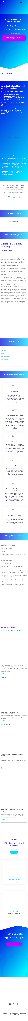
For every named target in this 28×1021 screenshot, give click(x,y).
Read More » (3, 673)
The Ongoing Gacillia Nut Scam (10, 712)
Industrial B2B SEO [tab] (5, 356)
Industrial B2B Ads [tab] (5, 359)
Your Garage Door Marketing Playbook (12, 665)
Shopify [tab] (3, 362)
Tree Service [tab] (4, 350)
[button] (21, 2)
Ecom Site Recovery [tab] (6, 365)
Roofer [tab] (3, 353)
